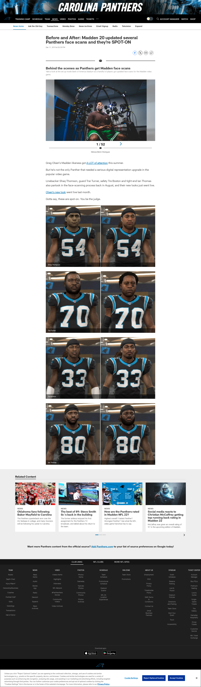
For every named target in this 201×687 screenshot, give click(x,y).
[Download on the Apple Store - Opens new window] (91, 653)
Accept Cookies (176, 678)
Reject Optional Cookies (154, 678)
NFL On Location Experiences (103, 597)
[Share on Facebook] (135, 54)
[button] (97, 535)
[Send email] (146, 54)
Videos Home (57, 575)
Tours (172, 620)
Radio (35, 593)
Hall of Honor (10, 615)
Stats (11, 601)
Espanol (35, 601)
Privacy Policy (103, 684)
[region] (100, 678)
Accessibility (172, 624)
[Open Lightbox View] (100, 117)
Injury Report (10, 583)
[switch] (150, 18)
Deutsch (35, 597)
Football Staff (11, 597)
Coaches (10, 592)
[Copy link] (151, 53)
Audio (35, 581)
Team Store (126, 575)
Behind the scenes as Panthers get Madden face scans (88, 68)
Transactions (10, 610)
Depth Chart (10, 579)
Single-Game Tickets (194, 601)
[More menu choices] (97, 19)
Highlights (57, 579)
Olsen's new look (56, 192)
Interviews (57, 583)
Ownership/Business (10, 588)
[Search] (158, 19)
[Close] (197, 678)
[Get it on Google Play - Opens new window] (109, 654)
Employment (149, 575)
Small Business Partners (149, 613)
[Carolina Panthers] (100, 666)
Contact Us (149, 606)
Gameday (80, 581)
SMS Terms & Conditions (149, 599)
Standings (10, 606)
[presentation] (185, 535)
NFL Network (57, 588)
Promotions (126, 579)
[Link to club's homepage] (7, 18)
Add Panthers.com (102, 546)
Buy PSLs (194, 581)
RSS (149, 579)
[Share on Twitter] (140, 54)
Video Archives (57, 606)
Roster (10, 575)
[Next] (120, 143)
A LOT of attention (97, 162)
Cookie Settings (131, 678)
